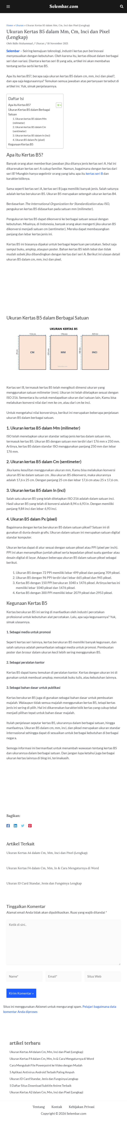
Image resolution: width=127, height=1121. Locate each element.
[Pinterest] (30, 825)
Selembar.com (63, 6)
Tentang (39, 1107)
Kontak (56, 1107)
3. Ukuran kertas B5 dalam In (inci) (31, 135)
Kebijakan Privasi (81, 1107)
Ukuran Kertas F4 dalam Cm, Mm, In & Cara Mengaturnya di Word (52, 868)
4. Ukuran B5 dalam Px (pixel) (29, 139)
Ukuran (20, 25)
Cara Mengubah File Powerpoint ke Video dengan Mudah (46, 1065)
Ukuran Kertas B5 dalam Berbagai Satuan (29, 112)
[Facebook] (8, 825)
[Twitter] (22, 825)
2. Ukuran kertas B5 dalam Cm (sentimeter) (29, 129)
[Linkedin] (15, 825)
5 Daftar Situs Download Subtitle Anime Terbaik (40, 1085)
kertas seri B (94, 173)
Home (9, 25)
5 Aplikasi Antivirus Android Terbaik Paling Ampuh (42, 1072)
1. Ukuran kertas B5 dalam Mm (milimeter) (29, 120)
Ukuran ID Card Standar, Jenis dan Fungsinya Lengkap (44, 883)
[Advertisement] (63, 290)
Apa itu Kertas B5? (19, 105)
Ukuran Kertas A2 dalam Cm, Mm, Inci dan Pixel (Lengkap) (46, 1092)
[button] (122, 7)
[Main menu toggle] (8, 6)
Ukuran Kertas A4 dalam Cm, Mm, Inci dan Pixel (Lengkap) (46, 853)
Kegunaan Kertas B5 (20, 144)
